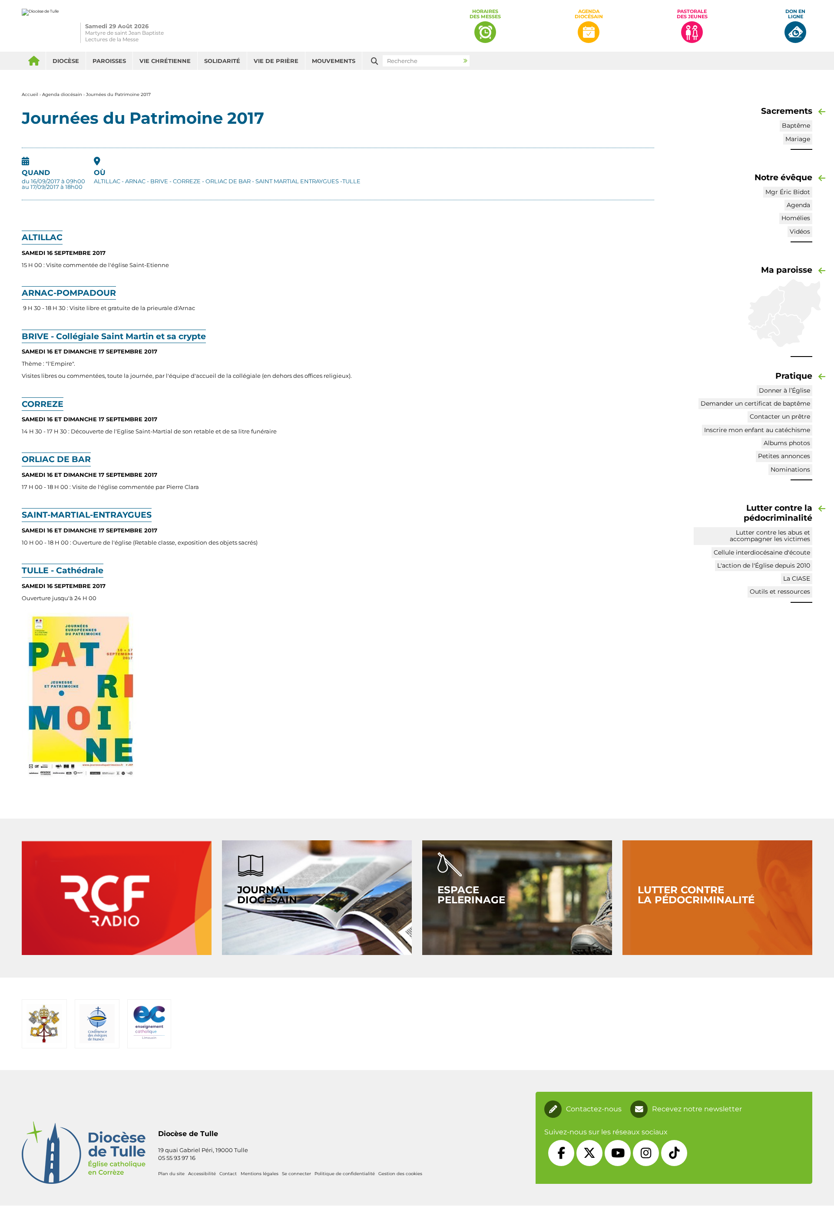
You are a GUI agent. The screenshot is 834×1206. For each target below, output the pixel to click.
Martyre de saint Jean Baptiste (124, 33)
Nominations (790, 469)
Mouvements (333, 60)
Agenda (798, 205)
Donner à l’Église (784, 390)
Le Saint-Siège (44, 1024)
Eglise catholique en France (97, 1024)
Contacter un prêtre (780, 416)
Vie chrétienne (165, 60)
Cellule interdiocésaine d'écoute (762, 552)
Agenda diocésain (589, 14)
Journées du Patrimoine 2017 (118, 94)
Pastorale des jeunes (692, 14)
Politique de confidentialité (344, 1173)
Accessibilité (202, 1173)
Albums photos (787, 442)
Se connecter (296, 1173)
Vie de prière (276, 60)
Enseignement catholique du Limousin (149, 1024)
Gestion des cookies (400, 1173)
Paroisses (109, 60)
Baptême (796, 125)
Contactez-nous (594, 1109)
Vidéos (800, 231)
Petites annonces (784, 456)
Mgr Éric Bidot (787, 191)
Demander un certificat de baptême (755, 403)
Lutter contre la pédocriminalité (696, 895)
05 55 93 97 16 (176, 1157)
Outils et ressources (780, 591)
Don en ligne (795, 14)
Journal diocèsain (267, 895)
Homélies (795, 218)
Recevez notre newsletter (697, 1109)
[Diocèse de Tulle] (40, 26)
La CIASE (796, 578)
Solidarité (222, 60)
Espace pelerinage (471, 895)
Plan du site (171, 1173)
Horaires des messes (485, 14)
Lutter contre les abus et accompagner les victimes (770, 535)
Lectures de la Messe (112, 39)
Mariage (797, 138)
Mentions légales (259, 1173)
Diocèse (66, 60)
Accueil (34, 61)
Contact (228, 1173)
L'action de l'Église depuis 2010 (763, 565)
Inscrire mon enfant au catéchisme (757, 429)
